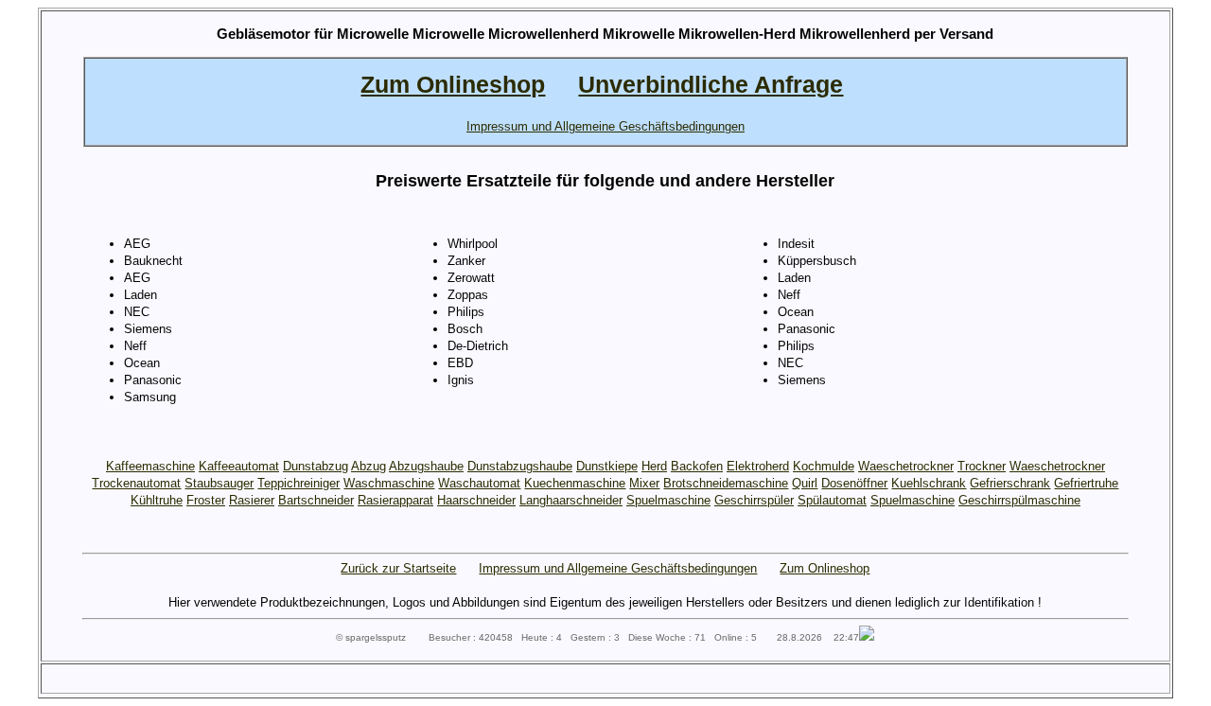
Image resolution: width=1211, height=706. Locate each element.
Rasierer (251, 500)
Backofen (697, 466)
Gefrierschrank (1010, 483)
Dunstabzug (315, 466)
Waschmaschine (388, 483)
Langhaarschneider (571, 500)
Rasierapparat (395, 500)
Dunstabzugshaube (519, 466)
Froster (205, 500)
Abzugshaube (426, 466)
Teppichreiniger (298, 483)
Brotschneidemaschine (725, 483)
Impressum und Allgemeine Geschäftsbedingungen (618, 568)
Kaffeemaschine (150, 466)
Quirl (804, 483)
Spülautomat (832, 500)
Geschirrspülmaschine (1019, 500)
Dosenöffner (854, 483)
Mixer (644, 483)
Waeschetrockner (906, 466)
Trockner (981, 466)
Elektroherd (758, 466)
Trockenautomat (136, 483)
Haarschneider (476, 500)
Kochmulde (823, 466)
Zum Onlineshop (824, 568)
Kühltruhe (157, 500)
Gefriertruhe (1086, 483)
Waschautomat (479, 483)
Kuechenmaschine (574, 483)
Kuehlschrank (928, 483)
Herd (654, 466)
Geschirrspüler (754, 500)
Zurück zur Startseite (398, 568)
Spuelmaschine (668, 500)
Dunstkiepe (607, 466)
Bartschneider (316, 500)
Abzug (368, 466)
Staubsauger (219, 483)
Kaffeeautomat (239, 466)
